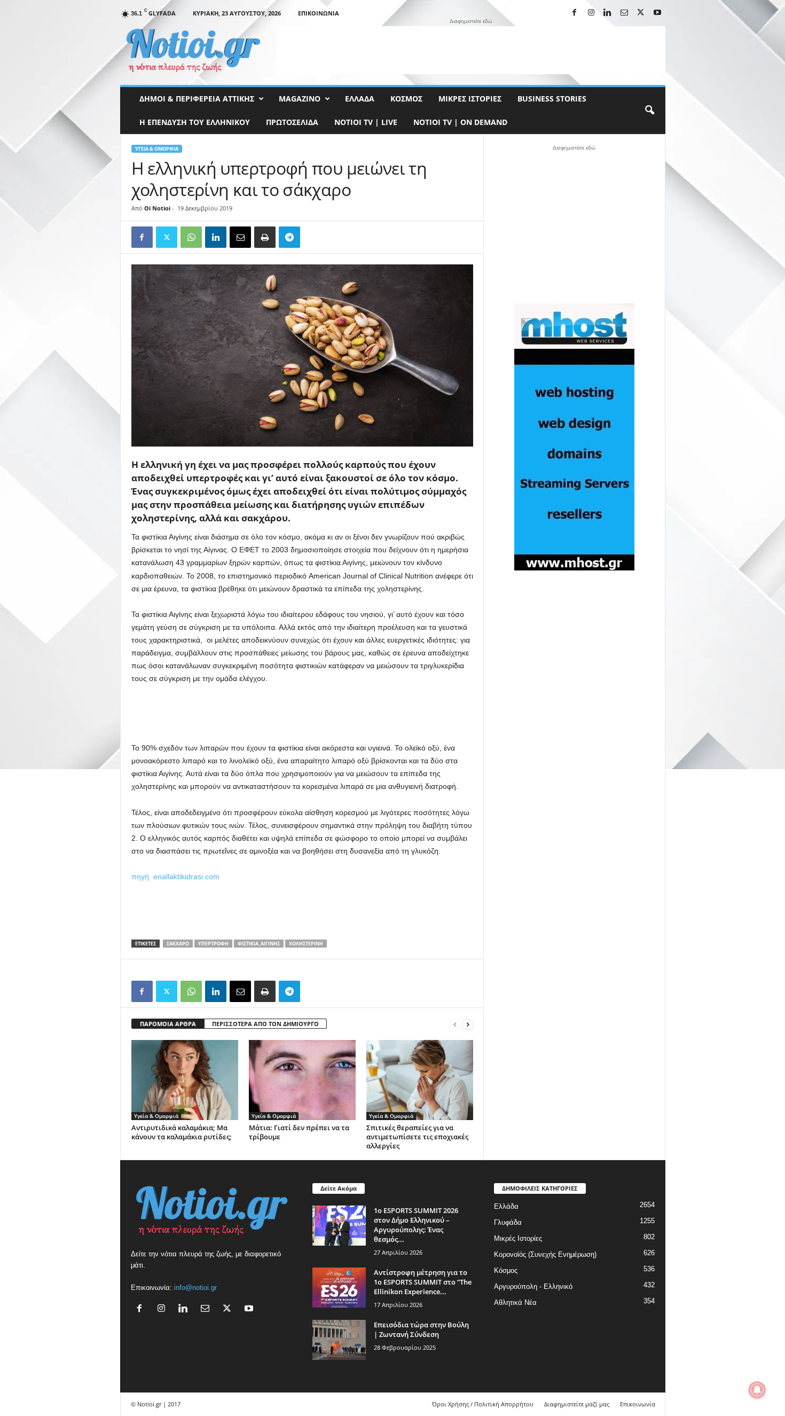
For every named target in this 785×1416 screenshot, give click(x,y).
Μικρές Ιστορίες (469, 98)
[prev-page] (455, 1024)
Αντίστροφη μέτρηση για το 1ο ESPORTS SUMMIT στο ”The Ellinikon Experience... (423, 1282)
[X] (640, 13)
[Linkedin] (607, 13)
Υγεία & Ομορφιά (156, 148)
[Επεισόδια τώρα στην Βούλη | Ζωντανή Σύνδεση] (339, 1340)
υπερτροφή (213, 943)
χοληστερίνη (306, 943)
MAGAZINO (299, 98)
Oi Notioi (157, 208)
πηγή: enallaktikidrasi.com (175, 876)
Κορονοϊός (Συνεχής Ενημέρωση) (545, 1254)
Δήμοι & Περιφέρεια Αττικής (196, 98)
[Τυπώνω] (265, 237)
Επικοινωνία (318, 13)
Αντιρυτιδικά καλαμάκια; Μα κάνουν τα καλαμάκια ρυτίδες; (181, 1132)
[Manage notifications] (757, 1389)
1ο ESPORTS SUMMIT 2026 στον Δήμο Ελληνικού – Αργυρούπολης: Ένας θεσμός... (416, 1225)
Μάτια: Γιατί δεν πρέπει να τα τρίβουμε (299, 1132)
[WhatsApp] (191, 237)
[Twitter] (166, 237)
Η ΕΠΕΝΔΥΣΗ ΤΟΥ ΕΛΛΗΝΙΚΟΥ (194, 122)
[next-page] (467, 1024)
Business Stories (551, 98)
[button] (649, 110)
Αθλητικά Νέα (515, 1302)
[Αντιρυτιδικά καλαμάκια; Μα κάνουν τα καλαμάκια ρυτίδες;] (184, 1080)
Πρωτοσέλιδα (292, 122)
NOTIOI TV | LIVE (365, 122)
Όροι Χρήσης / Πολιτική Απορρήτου (482, 1404)
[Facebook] (574, 13)
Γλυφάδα (508, 1222)
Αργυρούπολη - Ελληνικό (533, 1286)
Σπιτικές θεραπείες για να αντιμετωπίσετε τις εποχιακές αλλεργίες (417, 1137)
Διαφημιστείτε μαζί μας (576, 1404)
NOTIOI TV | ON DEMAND (460, 122)
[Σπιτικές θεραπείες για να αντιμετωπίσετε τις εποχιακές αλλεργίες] (419, 1080)
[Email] (240, 237)
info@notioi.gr (195, 1288)
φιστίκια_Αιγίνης (259, 943)
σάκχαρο (178, 943)
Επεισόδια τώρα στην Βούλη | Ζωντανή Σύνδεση (421, 1329)
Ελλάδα (359, 98)
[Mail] (624, 13)
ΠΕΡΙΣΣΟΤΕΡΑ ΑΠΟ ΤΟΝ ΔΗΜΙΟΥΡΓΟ (265, 1024)
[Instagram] (591, 13)
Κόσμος (406, 98)
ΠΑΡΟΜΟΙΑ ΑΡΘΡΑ (168, 1024)
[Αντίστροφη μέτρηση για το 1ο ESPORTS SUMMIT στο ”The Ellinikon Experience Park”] (339, 1288)
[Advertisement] (471, 50)
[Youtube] (657, 13)
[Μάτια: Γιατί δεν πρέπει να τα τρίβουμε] (302, 1080)
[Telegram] (289, 237)
